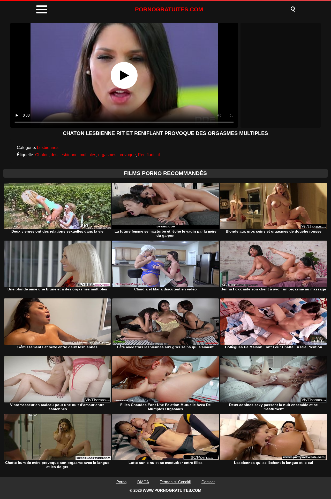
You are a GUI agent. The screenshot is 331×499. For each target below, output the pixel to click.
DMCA (143, 482)
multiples (88, 155)
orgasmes (107, 155)
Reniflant (146, 155)
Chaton (42, 155)
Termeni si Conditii (175, 482)
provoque (127, 155)
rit (158, 155)
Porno (121, 482)
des (54, 155)
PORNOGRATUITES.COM (169, 9)
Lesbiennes (47, 147)
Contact (208, 482)
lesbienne (68, 155)
